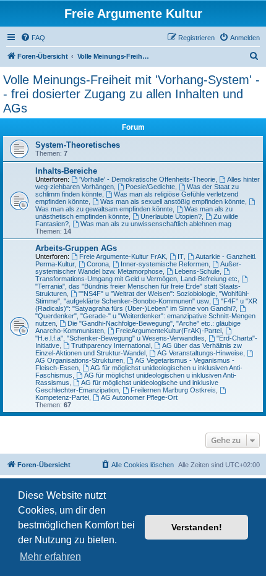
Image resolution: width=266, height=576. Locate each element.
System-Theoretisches (77, 145)
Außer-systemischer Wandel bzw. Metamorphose (138, 267)
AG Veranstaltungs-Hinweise (200, 353)
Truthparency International (110, 345)
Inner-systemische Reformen (164, 264)
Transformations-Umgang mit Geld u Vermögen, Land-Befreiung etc (136, 278)
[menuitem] (32, 37)
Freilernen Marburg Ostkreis (173, 390)
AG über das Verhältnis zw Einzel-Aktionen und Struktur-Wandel (138, 349)
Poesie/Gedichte (150, 186)
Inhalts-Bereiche (66, 171)
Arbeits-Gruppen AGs (76, 248)
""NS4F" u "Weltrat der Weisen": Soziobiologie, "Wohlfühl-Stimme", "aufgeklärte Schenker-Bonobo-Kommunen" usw (142, 297)
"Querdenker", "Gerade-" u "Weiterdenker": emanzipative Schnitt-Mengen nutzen (145, 319)
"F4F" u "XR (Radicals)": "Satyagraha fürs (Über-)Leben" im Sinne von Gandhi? (146, 304)
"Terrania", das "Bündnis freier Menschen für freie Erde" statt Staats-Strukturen (138, 289)
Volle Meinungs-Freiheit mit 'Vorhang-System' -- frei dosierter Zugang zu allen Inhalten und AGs (131, 94)
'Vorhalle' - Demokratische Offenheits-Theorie (147, 179)
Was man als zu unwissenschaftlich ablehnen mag (155, 223)
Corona (98, 264)
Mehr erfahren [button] (50, 556)
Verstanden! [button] (196, 527)
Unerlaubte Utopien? (171, 216)
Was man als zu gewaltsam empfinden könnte (104, 209)
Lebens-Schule (197, 271)
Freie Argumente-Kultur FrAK (122, 256)
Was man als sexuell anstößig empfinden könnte (172, 201)
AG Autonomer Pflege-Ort (139, 397)
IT (181, 256)
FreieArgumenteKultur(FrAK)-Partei (168, 330)
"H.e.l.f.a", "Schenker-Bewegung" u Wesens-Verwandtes (120, 338)
